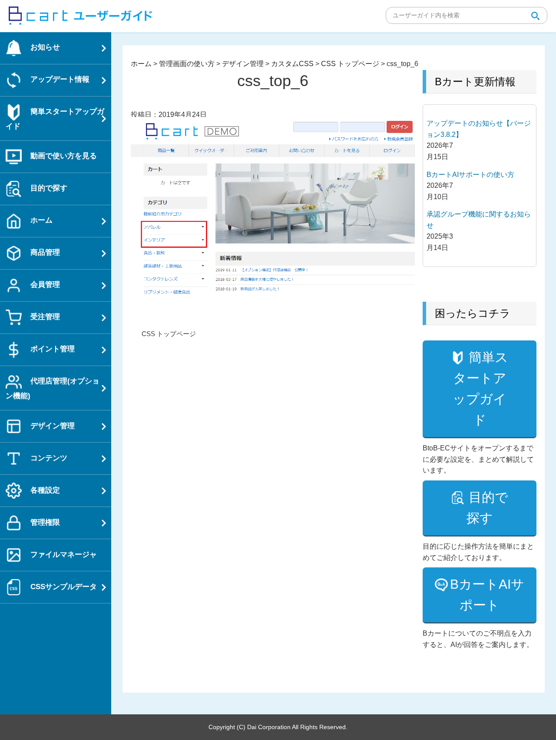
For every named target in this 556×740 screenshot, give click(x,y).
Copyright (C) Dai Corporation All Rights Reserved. (278, 726)
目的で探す (487, 507)
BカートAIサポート (487, 594)
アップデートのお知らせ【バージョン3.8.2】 (479, 129)
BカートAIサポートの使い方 (470, 174)
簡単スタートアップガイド (480, 388)
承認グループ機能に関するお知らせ (479, 219)
